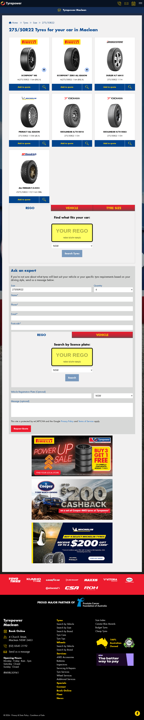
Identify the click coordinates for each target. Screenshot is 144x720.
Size (13, 285)
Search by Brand (65, 631)
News (60, 698)
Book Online (64, 690)
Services (61, 653)
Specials (61, 683)
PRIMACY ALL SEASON (29, 132)
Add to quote (24, 87)
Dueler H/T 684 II (114, 75)
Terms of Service (86, 421)
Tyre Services (63, 671)
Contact (61, 686)
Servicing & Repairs (66, 668)
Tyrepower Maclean (74, 10)
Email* (14, 314)
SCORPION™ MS (29, 75)
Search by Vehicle (65, 624)
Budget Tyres (101, 627)
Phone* (14, 304)
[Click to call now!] (119, 3)
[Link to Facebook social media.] (137, 713)
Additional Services (66, 679)
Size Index (100, 620)
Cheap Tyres (101, 631)
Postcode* (16, 323)
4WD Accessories (65, 657)
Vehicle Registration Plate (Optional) (28, 391)
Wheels (61, 642)
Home (14, 22)
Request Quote (21, 428)
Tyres (60, 620)
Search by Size (64, 627)
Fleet (59, 694)
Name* (14, 295)
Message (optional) (20, 401)
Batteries (61, 660)
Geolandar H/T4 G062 (115, 132)
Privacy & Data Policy (20, 715)
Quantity (98, 285)
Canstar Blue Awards (105, 623)
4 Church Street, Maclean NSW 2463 (21, 638)
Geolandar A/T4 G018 (72, 132)
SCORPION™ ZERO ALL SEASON (72, 75)
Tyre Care (61, 635)
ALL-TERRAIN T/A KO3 (29, 188)
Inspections (62, 664)
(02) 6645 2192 (18, 646)
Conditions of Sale (37, 715)
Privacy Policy (67, 421)
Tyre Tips (61, 638)
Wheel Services (64, 675)
